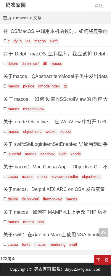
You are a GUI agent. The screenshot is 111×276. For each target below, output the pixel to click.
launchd (14, 154)
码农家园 (16, 5)
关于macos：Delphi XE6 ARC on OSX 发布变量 (54, 189)
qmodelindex (49, 86)
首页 (7, 17)
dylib (18, 41)
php (41, 222)
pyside (28, 86)
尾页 (11, 258)
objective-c (32, 132)
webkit (51, 132)
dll (45, 64)
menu (42, 177)
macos (40, 41)
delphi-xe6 (30, 199)
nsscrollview (33, 109)
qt (65, 86)
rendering (57, 245)
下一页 (102, 260)
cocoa (13, 177)
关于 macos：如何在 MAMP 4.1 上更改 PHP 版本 (55, 212)
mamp (28, 222)
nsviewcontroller (64, 177)
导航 (98, 6)
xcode (65, 132)
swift (54, 41)
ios (27, 41)
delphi (13, 64)
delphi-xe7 (30, 64)
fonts (26, 245)
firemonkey (52, 199)
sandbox (47, 154)
